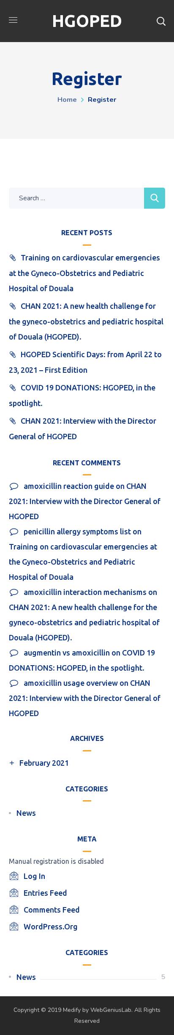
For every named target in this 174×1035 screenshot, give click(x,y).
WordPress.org (51, 926)
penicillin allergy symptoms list (77, 531)
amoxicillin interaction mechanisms (85, 592)
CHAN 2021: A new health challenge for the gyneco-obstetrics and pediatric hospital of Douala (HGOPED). (86, 321)
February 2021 (44, 763)
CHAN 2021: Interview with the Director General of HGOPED (84, 501)
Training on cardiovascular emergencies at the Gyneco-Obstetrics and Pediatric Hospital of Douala (84, 272)
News (26, 813)
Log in (34, 876)
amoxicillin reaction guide (69, 486)
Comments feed (52, 909)
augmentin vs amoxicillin (67, 652)
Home (67, 99)
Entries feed (45, 893)
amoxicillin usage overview (71, 683)
